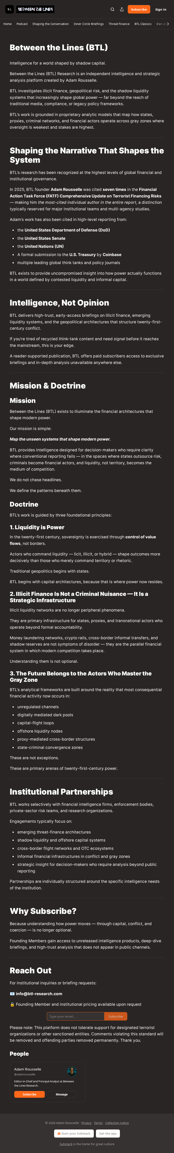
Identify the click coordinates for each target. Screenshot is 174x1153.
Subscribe (139, 9)
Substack (66, 1144)
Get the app (107, 1133)
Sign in (160, 9)
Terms (98, 1123)
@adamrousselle (24, 1074)
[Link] (3, 47)
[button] (7, 24)
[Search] (112, 9)
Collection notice (117, 1123)
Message (62, 1094)
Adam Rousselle (27, 1069)
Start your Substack (75, 1133)
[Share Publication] (122, 9)
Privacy (86, 1123)
